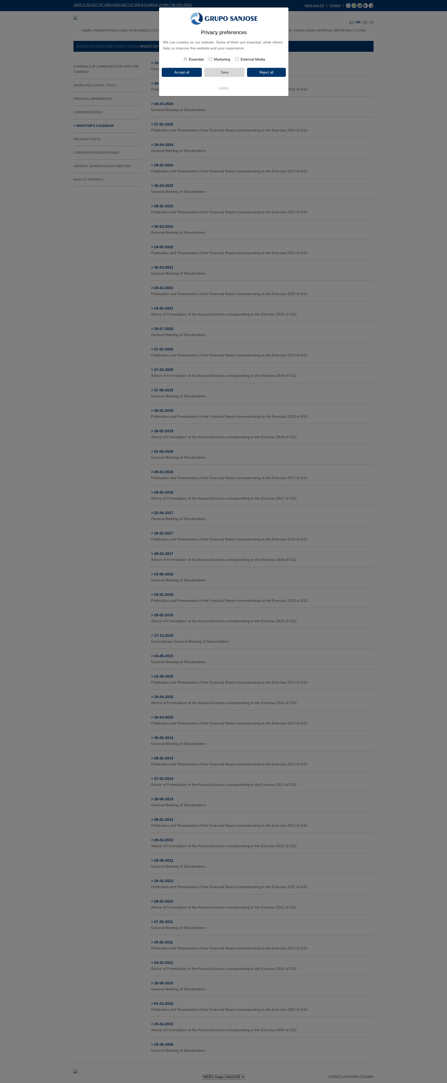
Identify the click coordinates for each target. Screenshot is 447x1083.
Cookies (224, 87)
